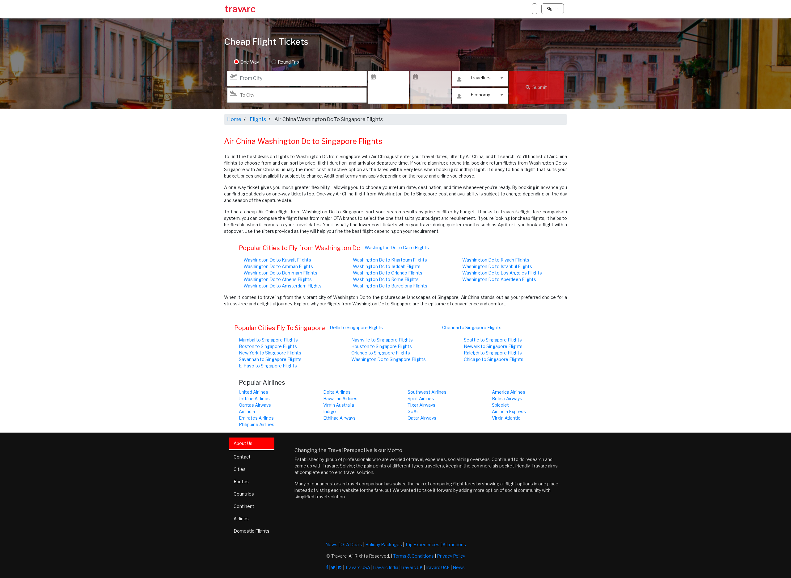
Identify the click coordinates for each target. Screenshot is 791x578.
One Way (249, 62)
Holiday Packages (383, 544)
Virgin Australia (338, 405)
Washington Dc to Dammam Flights (280, 272)
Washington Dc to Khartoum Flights (390, 259)
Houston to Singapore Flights (381, 346)
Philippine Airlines (256, 424)
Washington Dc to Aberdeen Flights (499, 279)
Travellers (480, 77)
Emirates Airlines (256, 418)
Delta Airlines (337, 392)
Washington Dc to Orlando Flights (387, 272)
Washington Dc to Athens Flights (277, 279)
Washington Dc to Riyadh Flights (495, 259)
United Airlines (253, 392)
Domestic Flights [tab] (251, 531)
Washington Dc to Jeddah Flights (387, 266)
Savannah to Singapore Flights (270, 359)
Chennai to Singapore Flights (471, 327)
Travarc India (385, 567)
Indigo (329, 411)
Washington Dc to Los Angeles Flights (502, 272)
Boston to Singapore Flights (268, 346)
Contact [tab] (242, 456)
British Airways (507, 398)
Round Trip (288, 62)
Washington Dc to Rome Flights (386, 279)
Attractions (454, 544)
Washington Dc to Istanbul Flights (497, 266)
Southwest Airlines (427, 392)
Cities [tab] (240, 469)
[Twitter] (333, 567)
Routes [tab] (241, 481)
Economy (480, 94)
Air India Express (509, 411)
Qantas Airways (255, 405)
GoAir (413, 411)
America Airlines (508, 392)
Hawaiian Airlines (340, 398)
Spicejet (500, 405)
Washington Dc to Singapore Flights (388, 359)
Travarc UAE (437, 567)
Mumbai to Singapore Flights (268, 339)
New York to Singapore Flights (270, 352)
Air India (247, 411)
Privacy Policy (451, 556)
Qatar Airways (422, 418)
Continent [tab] (244, 506)
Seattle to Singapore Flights (493, 339)
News (331, 544)
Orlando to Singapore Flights (380, 352)
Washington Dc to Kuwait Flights (277, 259)
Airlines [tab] (241, 518)
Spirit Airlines (421, 398)
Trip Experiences (422, 544)
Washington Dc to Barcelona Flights (390, 285)
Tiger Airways (421, 405)
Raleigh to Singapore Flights (493, 352)
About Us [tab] (243, 443)
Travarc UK (411, 567)
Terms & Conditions (413, 556)
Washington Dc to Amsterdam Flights (282, 285)
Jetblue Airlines (254, 398)
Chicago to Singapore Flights (493, 359)
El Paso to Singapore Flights (268, 365)
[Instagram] (340, 567)
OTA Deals (351, 544)
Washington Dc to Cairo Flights (397, 247)
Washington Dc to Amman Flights (278, 266)
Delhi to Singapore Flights (356, 327)
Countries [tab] (244, 493)
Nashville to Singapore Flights (382, 339)
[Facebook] (327, 567)
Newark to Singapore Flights (493, 346)
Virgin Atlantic (506, 418)
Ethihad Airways (339, 418)
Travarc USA (357, 567)
